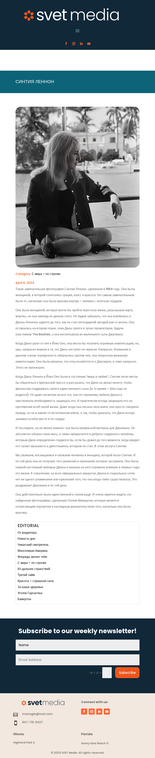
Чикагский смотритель (33, 545)
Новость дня (26, 538)
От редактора (27, 532)
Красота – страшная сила (36, 581)
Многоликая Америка (32, 551)
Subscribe (127, 672)
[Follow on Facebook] (66, 44)
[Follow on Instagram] (74, 44)
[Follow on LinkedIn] (81, 44)
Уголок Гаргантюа (30, 593)
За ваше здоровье (30, 587)
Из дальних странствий (34, 569)
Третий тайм (26, 575)
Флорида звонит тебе (32, 557)
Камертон (24, 599)
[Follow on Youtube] (89, 44)
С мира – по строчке (46, 274)
